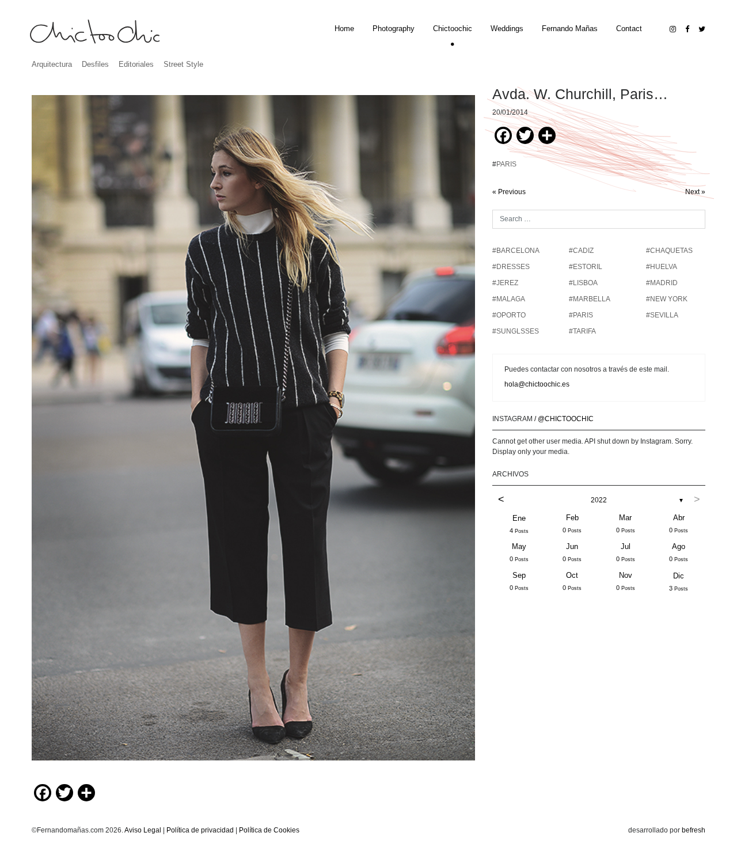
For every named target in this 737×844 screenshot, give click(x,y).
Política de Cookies (269, 830)
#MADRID (662, 283)
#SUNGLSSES (515, 331)
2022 (599, 500)
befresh (693, 830)
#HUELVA (661, 267)
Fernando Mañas (570, 28)
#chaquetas (669, 251)
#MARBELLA (589, 299)
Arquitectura (52, 64)
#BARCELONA (516, 251)
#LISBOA (583, 283)
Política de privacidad (200, 830)
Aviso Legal (142, 830)
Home (344, 28)
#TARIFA (582, 331)
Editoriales (136, 64)
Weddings (507, 28)
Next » (695, 192)
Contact (629, 28)
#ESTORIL (585, 267)
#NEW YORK (666, 299)
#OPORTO (509, 315)
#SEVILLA (662, 315)
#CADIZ (581, 251)
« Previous (509, 192)
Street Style (183, 64)
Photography (394, 28)
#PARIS (581, 315)
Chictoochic (452, 28)
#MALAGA (508, 299)
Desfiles (95, 64)
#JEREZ (505, 283)
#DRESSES (511, 267)
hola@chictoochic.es (536, 384)
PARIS (506, 164)
